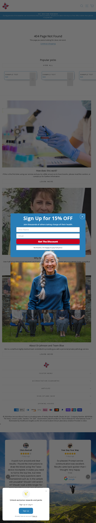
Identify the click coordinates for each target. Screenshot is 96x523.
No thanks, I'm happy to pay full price (48, 247)
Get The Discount (48, 241)
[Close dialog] (82, 216)
